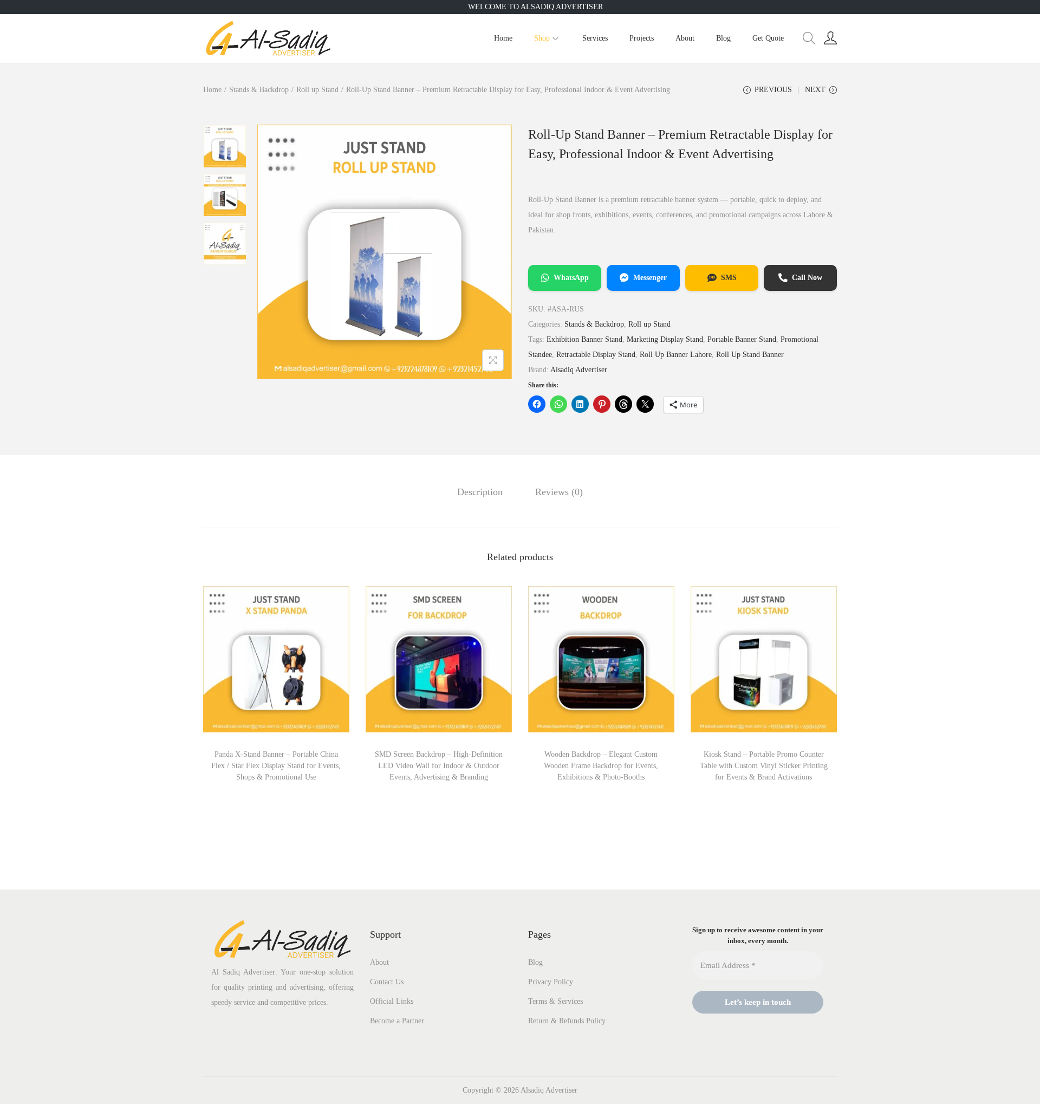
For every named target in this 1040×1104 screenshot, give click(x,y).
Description (480, 491)
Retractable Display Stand (595, 354)
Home (212, 90)
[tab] (480, 491)
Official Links (391, 1001)
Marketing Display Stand (665, 339)
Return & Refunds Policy (567, 1021)
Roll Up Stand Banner (750, 354)
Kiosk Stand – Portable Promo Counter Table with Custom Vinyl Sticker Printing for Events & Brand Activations (764, 765)
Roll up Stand (317, 90)
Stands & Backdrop (259, 90)
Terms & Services (555, 1001)
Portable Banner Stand (741, 339)
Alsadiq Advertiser (578, 370)
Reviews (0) (559, 491)
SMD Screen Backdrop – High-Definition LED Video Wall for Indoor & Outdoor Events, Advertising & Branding (439, 765)
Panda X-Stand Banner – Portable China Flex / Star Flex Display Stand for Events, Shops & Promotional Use (276, 765)
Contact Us (387, 982)
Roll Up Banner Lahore (676, 354)
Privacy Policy (550, 982)
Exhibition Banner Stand (584, 339)
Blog (535, 962)
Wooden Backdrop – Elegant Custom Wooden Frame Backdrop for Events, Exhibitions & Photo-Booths (601, 765)
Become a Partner (397, 1021)
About (379, 962)
